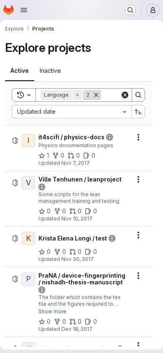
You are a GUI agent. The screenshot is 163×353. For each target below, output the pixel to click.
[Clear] (125, 95)
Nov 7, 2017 (75, 163)
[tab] (19, 70)
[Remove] (96, 95)
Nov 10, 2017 (76, 218)
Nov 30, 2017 (77, 259)
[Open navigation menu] (24, 10)
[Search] (138, 95)
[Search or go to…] (130, 10)
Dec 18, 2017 (76, 329)
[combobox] (71, 111)
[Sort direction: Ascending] (138, 111)
